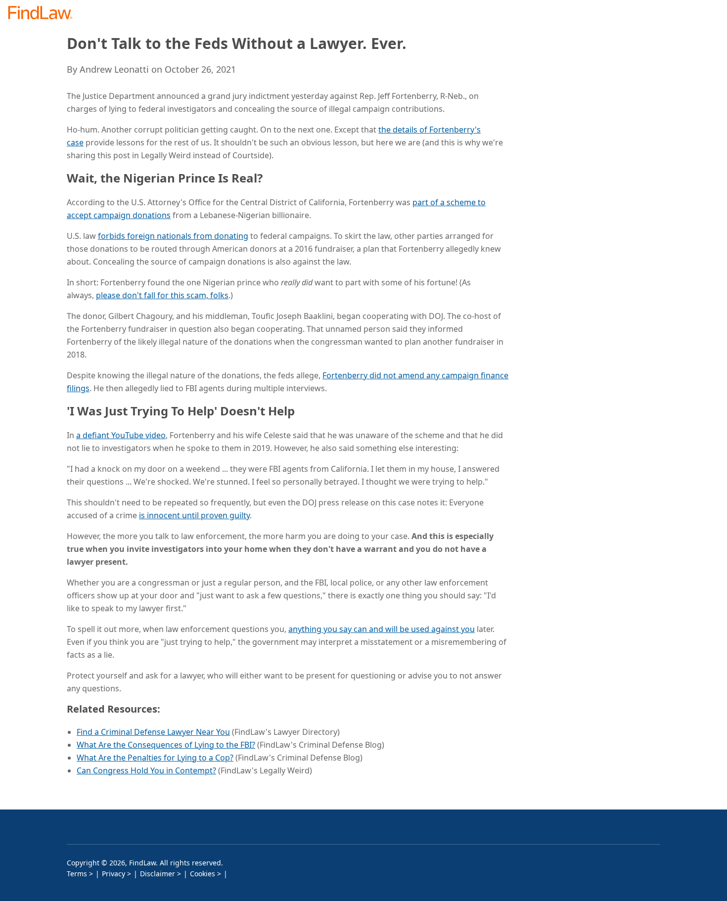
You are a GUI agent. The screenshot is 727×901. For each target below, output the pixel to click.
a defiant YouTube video (121, 435)
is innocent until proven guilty (194, 515)
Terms (77, 873)
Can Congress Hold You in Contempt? (146, 770)
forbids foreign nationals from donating (173, 235)
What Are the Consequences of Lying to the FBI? (166, 744)
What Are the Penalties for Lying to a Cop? (155, 757)
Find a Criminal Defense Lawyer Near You (153, 731)
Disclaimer (157, 873)
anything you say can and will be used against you (381, 629)
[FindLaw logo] (44, 13)
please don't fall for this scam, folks (162, 295)
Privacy (113, 873)
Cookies (202, 873)
